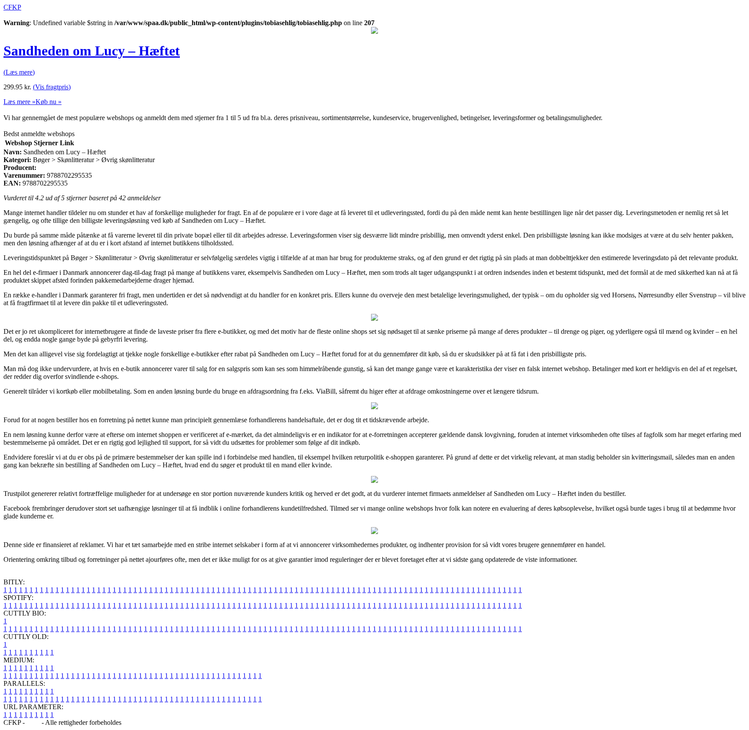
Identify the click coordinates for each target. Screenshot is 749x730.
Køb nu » (49, 101)
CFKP (12, 7)
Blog (33, 722)
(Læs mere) (19, 72)
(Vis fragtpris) (52, 87)
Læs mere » (19, 101)
